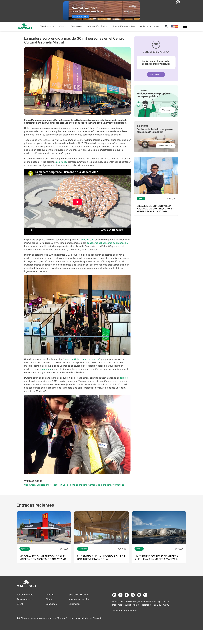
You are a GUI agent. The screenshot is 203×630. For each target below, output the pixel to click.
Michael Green (86, 239)
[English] (173, 26)
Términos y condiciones (124, 610)
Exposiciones (44, 484)
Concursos (76, 26)
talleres (124, 377)
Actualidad (82, 549)
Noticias (139, 549)
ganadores (45, 369)
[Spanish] (177, 26)
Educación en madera (124, 26)
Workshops (118, 484)
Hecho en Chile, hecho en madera (81, 359)
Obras (62, 26)
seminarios (61, 161)
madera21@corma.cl (128, 604)
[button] (166, 26)
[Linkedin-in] (114, 595)
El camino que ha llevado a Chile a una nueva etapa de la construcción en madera (101, 559)
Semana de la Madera (99, 484)
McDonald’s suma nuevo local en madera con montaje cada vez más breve (43, 559)
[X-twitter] (120, 595)
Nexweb (97, 618)
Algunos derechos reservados (36, 618)
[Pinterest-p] (145, 595)
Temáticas (45, 26)
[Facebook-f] (127, 595)
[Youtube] (139, 595)
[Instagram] (133, 595)
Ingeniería (25, 549)
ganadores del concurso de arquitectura (108, 242)
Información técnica (97, 26)
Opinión (141, 198)
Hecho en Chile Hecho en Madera (69, 484)
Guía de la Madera (149, 26)
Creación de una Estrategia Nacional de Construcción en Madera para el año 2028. (155, 208)
